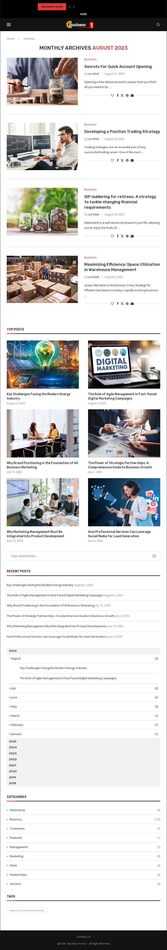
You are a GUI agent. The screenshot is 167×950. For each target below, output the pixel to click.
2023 (13, 753)
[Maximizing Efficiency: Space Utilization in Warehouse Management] (42, 279)
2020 (13, 771)
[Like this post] (112, 95)
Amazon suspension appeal (27, 910)
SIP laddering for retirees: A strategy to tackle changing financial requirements (120, 202)
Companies (85, 828)
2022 (13, 759)
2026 (13, 650)
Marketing (85, 856)
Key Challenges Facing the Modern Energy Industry (38, 396)
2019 (12, 777)
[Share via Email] (132, 95)
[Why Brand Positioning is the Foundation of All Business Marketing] (43, 433)
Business (85, 819)
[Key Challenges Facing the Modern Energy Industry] (43, 364)
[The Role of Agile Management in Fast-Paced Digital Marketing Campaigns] (124, 364)
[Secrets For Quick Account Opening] (42, 81)
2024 (13, 747)
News (85, 865)
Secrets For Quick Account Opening (118, 66)
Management (85, 847)
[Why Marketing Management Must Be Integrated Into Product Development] (43, 502)
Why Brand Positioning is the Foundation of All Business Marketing (42, 465)
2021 (12, 765)
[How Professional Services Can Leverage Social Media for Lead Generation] (124, 502)
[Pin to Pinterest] (127, 95)
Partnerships (85, 875)
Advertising (85, 810)
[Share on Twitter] (122, 95)
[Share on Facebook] (118, 95)
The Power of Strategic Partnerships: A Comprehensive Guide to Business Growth (120, 465)
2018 (12, 783)
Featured (85, 838)
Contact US (83, 937)
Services (85, 884)
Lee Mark (93, 74)
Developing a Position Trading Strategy (122, 131)
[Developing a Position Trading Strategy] (42, 146)
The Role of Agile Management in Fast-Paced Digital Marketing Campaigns (122, 396)
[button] (69, 6)
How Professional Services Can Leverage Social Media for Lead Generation (119, 534)
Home (83, 14)
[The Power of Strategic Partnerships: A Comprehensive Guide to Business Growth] (124, 433)
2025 (12, 741)
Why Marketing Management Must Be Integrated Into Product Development (35, 534)
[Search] (158, 24)
